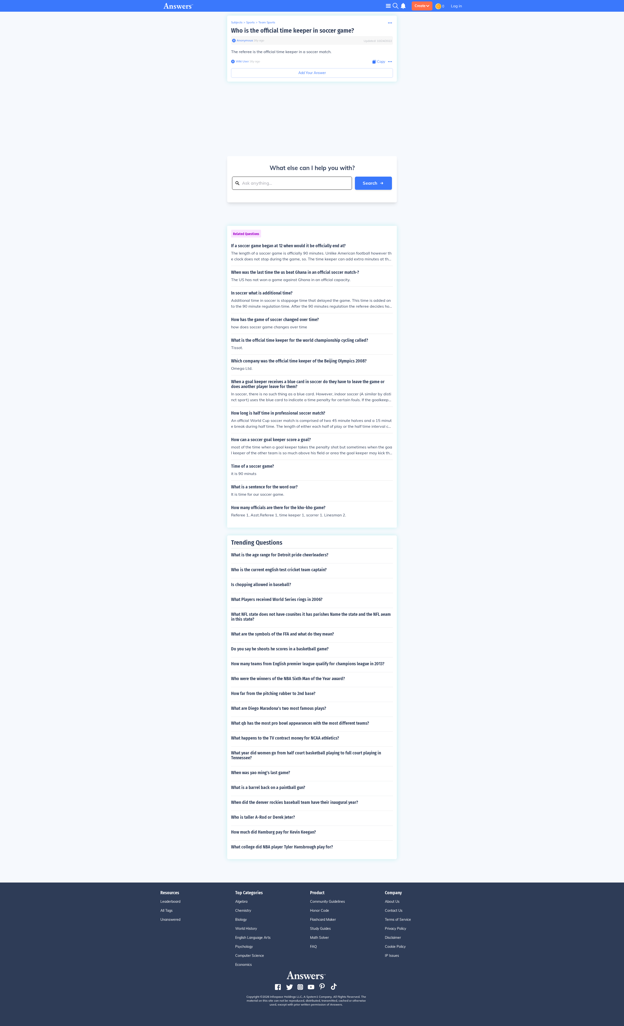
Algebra (241, 901)
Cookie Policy (395, 946)
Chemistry (243, 910)
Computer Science (249, 955)
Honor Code (319, 910)
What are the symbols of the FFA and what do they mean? (282, 634)
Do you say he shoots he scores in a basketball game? (280, 649)
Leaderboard (170, 901)
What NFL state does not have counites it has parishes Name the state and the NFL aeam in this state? (311, 617)
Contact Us (393, 910)
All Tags (166, 910)
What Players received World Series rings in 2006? (276, 599)
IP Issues (392, 955)
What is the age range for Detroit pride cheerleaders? (279, 555)
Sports (250, 22)
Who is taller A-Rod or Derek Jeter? (263, 817)
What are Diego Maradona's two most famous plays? (278, 708)
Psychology (244, 946)
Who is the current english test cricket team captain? (279, 569)
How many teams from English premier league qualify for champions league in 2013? (307, 663)
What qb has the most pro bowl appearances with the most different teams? (300, 723)
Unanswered (170, 919)
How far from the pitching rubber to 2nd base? (273, 693)
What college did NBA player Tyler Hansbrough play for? (282, 847)
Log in (456, 5)
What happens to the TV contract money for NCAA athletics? (285, 738)
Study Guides (320, 928)
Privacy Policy (395, 928)
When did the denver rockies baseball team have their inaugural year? (294, 802)
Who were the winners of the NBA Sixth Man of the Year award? (288, 678)
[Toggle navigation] (388, 6)
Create (420, 6)
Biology (241, 919)
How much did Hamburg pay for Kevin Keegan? (273, 832)
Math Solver (319, 937)
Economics (243, 964)
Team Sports (266, 22)
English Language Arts (253, 937)
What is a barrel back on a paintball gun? (268, 787)
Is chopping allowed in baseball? (261, 584)
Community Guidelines (327, 901)
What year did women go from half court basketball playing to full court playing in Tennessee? (306, 755)
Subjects (237, 22)
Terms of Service (398, 919)
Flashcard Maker (323, 919)
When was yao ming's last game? (260, 772)
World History (246, 928)
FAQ (313, 946)
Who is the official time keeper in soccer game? (292, 30)
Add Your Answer (312, 73)
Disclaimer (393, 937)
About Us (392, 901)
